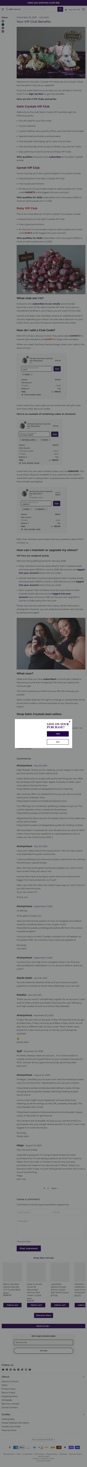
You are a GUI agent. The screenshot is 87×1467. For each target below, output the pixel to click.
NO (58, 741)
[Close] (69, 721)
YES (58, 733)
